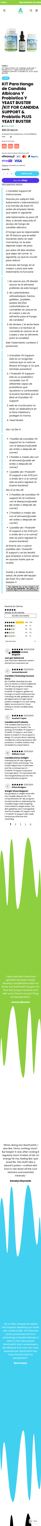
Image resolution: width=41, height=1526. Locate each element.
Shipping (5, 165)
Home (4, 66)
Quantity (5, 169)
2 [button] (15, 824)
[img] (17, 649)
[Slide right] (36, 40)
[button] (30, 10)
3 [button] (20, 824)
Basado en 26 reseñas (14, 612)
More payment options (12, 184)
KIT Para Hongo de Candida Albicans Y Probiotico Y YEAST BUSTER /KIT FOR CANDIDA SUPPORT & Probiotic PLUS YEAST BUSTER (20, 70)
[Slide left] (4, 40)
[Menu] (4, 10)
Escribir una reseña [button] (20, 615)
